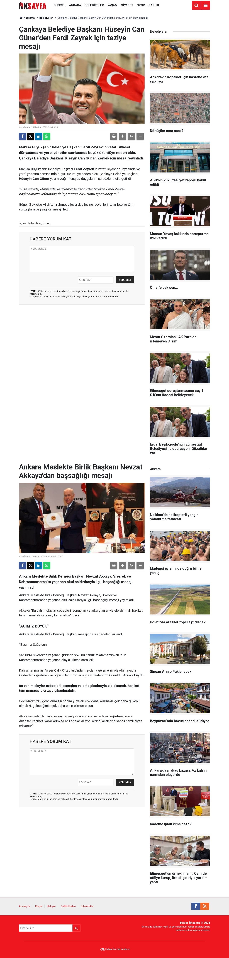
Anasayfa (29, 17)
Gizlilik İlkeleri (68, 906)
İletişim (51, 906)
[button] (122, 136)
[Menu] (205, 5)
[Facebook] (22, 136)
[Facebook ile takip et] (195, 906)
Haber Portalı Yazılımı (117, 949)
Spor (141, 5)
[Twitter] (30, 136)
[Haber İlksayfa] (32, 5)
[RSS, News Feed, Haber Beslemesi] (204, 906)
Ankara (75, 5)
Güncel (59, 5)
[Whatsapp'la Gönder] (46, 136)
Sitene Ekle (87, 906)
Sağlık (153, 5)
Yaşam (113, 5)
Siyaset (127, 5)
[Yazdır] (113, 136)
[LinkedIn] (38, 136)
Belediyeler (94, 5)
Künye (38, 906)
